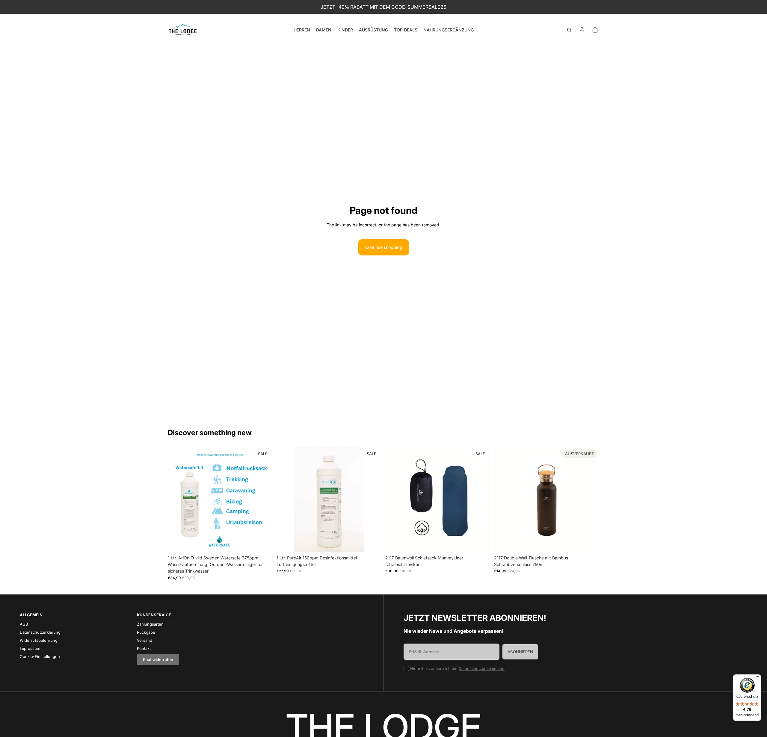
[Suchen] (569, 30)
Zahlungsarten (150, 624)
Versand (144, 640)
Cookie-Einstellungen (40, 656)
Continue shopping (383, 247)
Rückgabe (146, 632)
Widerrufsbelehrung (39, 640)
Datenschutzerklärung (40, 632)
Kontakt (144, 648)
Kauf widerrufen (158, 659)
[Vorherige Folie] (177, 499)
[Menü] (757, 678)
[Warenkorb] (595, 30)
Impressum (30, 648)
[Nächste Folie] (264, 499)
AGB (24, 624)
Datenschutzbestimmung (482, 668)
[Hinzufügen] (263, 543)
